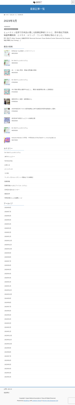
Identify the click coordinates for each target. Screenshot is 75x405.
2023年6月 (7, 360)
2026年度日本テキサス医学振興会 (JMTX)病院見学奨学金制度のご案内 (33, 108)
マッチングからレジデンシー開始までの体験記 (18, 177)
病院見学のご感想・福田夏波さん (22, 99)
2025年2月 (7, 282)
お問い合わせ (8, 389)
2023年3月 (7, 373)
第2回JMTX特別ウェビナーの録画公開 (23, 118)
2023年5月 (7, 364)
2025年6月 (7, 265)
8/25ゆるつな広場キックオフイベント (23, 51)
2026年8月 (7, 207)
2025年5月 (7, 269)
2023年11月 (8, 339)
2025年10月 (8, 249)
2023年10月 (8, 344)
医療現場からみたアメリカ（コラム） (16, 185)
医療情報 (7, 181)
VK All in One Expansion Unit (50, 400)
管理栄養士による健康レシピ (13, 198)
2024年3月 (7, 323)
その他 (6, 173)
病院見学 (7, 194)
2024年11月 (8, 290)
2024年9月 (7, 298)
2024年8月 (7, 302)
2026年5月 (7, 220)
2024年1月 (7, 331)
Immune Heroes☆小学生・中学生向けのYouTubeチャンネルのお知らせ (34, 137)
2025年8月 (7, 257)
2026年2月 (7, 232)
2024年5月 (7, 315)
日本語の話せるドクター (11, 29)
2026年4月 (7, 224)
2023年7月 (7, 356)
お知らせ (7, 165)
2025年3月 (7, 278)
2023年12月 (8, 335)
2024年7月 (7, 306)
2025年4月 (7, 273)
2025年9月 (7, 253)
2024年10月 (8, 294)
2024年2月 (7, 327)
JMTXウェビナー (9, 156)
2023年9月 (7, 348)
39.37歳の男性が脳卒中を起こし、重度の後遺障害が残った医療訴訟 (32, 89)
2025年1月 (7, 286)
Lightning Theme (36, 400)
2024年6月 (7, 311)
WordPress (27, 400)
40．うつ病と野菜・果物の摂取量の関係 (24, 70)
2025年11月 (8, 244)
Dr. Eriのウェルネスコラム (20, 60)
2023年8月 (7, 352)
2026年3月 (7, 228)
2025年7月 (7, 261)
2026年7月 (7, 211)
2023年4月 (7, 368)
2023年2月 (7, 377)
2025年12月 (8, 240)
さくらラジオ (8, 169)
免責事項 (6, 392)
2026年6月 (7, 216)
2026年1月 (7, 236)
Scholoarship (8, 161)
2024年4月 (7, 319)
